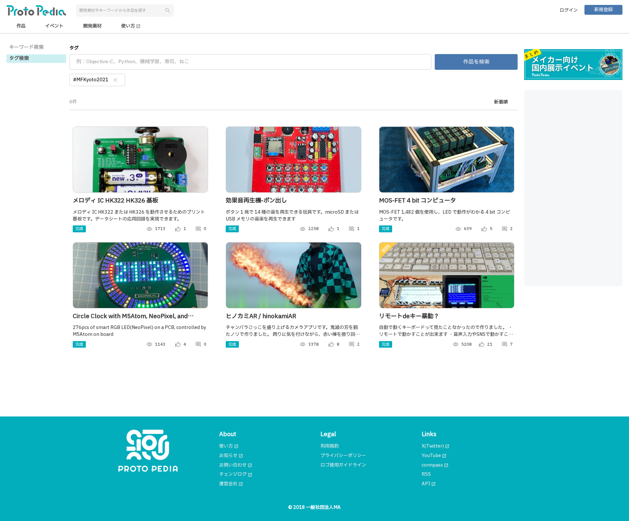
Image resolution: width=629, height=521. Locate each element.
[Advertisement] (573, 188)
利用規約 (329, 446)
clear (115, 80)
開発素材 (92, 26)
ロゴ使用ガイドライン (343, 465)
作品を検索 (476, 62)
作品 (21, 26)
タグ (74, 48)
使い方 (131, 26)
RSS (426, 474)
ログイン (569, 10)
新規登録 (603, 9)
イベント (54, 26)
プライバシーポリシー (343, 455)
